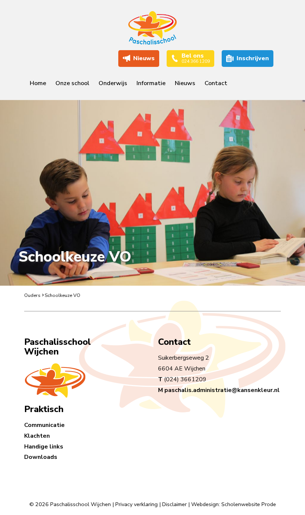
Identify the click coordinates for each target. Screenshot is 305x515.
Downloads (40, 457)
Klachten (37, 436)
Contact (216, 83)
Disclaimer (174, 504)
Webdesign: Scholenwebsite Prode (233, 504)
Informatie (151, 83)
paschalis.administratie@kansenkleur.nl (222, 390)
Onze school (72, 83)
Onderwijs (113, 83)
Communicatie (44, 425)
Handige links (43, 447)
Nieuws (185, 83)
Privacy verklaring (136, 504)
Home (38, 83)
